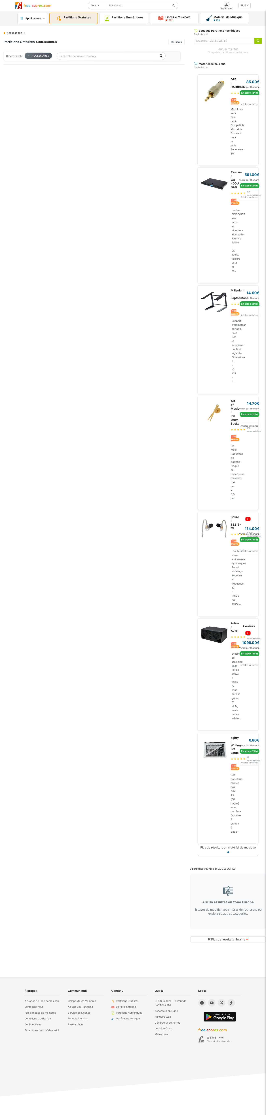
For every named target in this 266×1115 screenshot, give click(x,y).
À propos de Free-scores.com (42, 1000)
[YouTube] (212, 1003)
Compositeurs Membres (82, 1000)
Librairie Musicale (126, 1006)
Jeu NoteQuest (164, 1028)
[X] (221, 1003)
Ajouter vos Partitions (80, 1006)
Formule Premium (78, 1018)
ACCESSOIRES (40, 55)
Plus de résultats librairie (229, 939)
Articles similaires (249, 104)
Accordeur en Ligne (166, 1010)
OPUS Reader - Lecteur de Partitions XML (170, 1002)
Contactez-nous (33, 1006)
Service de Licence (79, 1012)
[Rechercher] (173, 5)
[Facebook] (202, 1003)
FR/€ (243, 5)
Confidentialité (32, 1024)
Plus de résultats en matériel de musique (228, 850)
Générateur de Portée (167, 1022)
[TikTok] (231, 1003)
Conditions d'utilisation (37, 1018)
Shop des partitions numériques (228, 52)
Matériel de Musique (128, 1018)
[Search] (161, 56)
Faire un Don (75, 1024)
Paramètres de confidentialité (41, 1030)
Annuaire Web (163, 1016)
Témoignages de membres (40, 1012)
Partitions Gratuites (127, 1000)
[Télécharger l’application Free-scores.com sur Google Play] (220, 1017)
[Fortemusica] (201, 1039)
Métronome (161, 1034)
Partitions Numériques (129, 1012)
